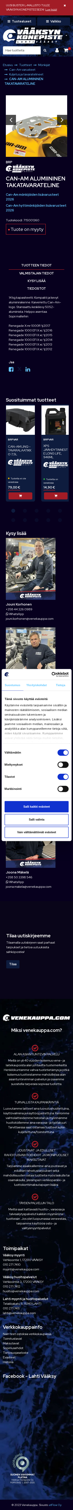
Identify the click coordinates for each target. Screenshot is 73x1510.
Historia (8, 1362)
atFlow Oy (55, 1505)
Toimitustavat (12, 1339)
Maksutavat (11, 1343)
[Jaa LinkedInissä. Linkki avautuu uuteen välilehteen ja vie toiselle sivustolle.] (29, 370)
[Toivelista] (29, 409)
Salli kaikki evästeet (36, 806)
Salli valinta (36, 819)
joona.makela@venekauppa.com (28, 887)
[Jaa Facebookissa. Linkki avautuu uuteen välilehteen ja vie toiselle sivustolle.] (13, 370)
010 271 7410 (12, 1265)
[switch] (63, 765)
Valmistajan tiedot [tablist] (36, 273)
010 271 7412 (11, 1286)
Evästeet (9, 1357)
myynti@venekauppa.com (21, 1269)
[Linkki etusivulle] (33, 36)
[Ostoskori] (66, 50)
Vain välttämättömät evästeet (36, 832)
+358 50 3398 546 (19, 877)
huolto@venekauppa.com (21, 1291)
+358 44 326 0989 (19, 609)
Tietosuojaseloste (15, 1353)
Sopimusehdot (13, 1348)
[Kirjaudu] (57, 50)
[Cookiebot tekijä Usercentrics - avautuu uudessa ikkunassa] (52, 674)
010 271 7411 (11, 1308)
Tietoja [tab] (60, 685)
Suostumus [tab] (12, 685)
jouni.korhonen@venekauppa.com (30, 619)
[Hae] (45, 50)
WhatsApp (16, 614)
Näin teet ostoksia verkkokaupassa (27, 1334)
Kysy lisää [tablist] (37, 281)
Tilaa (13, 964)
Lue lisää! (51, 9)
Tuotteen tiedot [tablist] (36, 265)
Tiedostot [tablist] (36, 289)
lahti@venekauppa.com (19, 1313)
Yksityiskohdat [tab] (36, 685)
